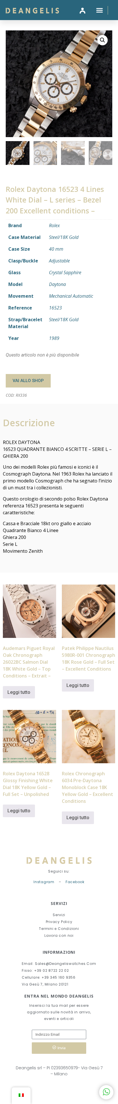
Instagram (44, 881)
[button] (99, 10)
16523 (55, 308)
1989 (54, 338)
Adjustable (59, 261)
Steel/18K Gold (63, 237)
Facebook (75, 881)
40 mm (56, 249)
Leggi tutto (18, 692)
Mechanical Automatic (71, 296)
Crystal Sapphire (65, 272)
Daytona (57, 284)
